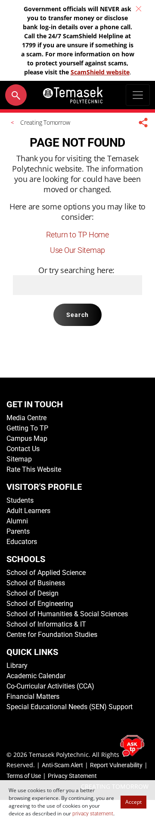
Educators (21, 542)
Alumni (17, 521)
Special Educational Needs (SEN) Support (69, 707)
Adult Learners (28, 511)
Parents (18, 531)
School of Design (32, 593)
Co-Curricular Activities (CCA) (50, 686)
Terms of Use (23, 775)
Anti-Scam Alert (62, 765)
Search (77, 314)
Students (20, 500)
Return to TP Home (77, 234)
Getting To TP (27, 428)
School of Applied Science (46, 573)
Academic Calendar (35, 676)
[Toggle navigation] (138, 95)
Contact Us (23, 449)
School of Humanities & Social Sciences (67, 614)
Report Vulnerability (116, 765)
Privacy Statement (72, 775)
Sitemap (19, 459)
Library (17, 665)
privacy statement (92, 814)
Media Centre (26, 418)
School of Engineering (39, 604)
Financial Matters (32, 696)
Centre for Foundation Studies (51, 634)
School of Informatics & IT (46, 624)
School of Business (35, 583)
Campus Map (26, 438)
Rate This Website (33, 469)
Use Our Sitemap (77, 250)
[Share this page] (143, 122)
